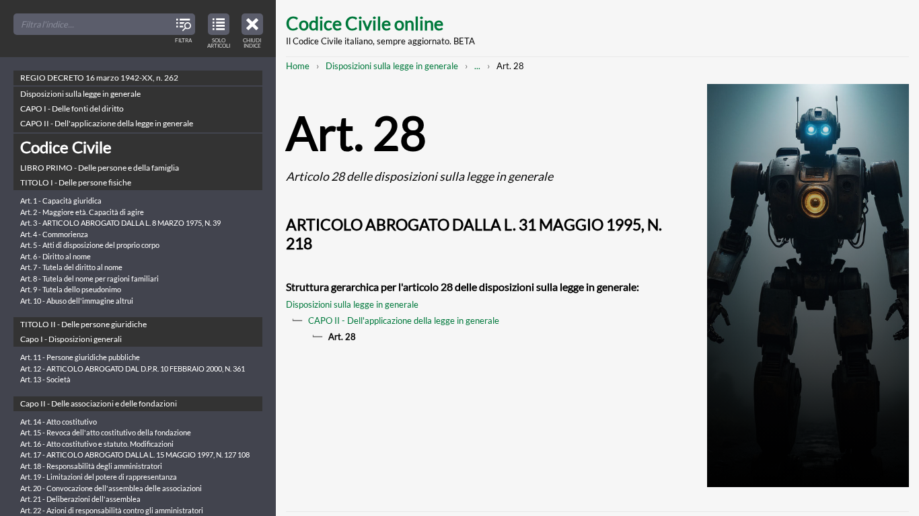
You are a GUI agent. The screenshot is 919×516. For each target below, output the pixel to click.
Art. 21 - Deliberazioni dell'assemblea (80, 498)
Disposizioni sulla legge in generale (392, 65)
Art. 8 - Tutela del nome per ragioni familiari (89, 278)
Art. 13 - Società (45, 379)
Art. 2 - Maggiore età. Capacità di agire (82, 212)
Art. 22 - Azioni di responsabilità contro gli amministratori (111, 510)
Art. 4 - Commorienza (54, 234)
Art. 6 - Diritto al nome (55, 256)
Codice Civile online (364, 23)
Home (297, 65)
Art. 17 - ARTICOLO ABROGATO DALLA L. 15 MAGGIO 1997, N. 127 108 (135, 454)
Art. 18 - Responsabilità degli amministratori (91, 466)
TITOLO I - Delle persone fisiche (75, 182)
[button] (252, 29)
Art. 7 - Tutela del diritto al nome (71, 267)
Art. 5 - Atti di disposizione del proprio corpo (89, 245)
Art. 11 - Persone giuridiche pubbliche (80, 357)
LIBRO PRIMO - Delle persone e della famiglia (99, 168)
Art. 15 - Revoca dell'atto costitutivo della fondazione (105, 432)
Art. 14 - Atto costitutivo (58, 421)
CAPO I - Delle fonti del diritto (72, 108)
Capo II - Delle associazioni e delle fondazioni (98, 403)
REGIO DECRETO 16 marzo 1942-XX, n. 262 (99, 78)
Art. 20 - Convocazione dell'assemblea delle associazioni (111, 488)
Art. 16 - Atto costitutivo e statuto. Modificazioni (97, 443)
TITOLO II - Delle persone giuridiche (83, 324)
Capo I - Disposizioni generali (71, 339)
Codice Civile (66, 147)
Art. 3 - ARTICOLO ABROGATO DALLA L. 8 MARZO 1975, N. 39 (120, 222)
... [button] (477, 65)
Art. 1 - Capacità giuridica (61, 200)
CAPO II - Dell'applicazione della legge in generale (403, 320)
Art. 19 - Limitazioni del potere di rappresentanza (98, 476)
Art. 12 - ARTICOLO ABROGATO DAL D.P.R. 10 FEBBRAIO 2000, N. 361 (132, 368)
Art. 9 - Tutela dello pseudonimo (70, 289)
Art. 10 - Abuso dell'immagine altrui (76, 300)
